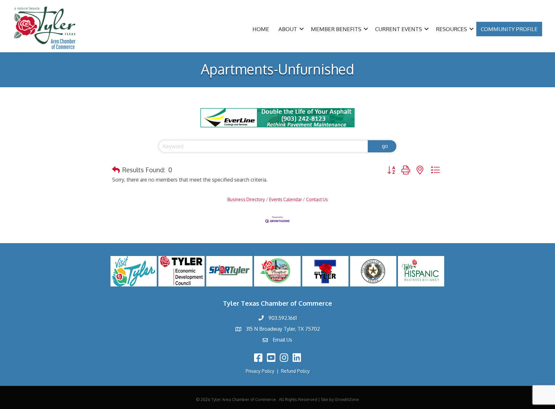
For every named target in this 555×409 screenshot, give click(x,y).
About (287, 29)
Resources (451, 29)
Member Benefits (336, 29)
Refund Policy (295, 371)
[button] (116, 169)
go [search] (385, 146)
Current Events (398, 29)
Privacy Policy (260, 371)
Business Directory (246, 199)
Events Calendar (285, 199)
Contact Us (317, 199)
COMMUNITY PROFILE (509, 29)
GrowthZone (347, 399)
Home (260, 29)
